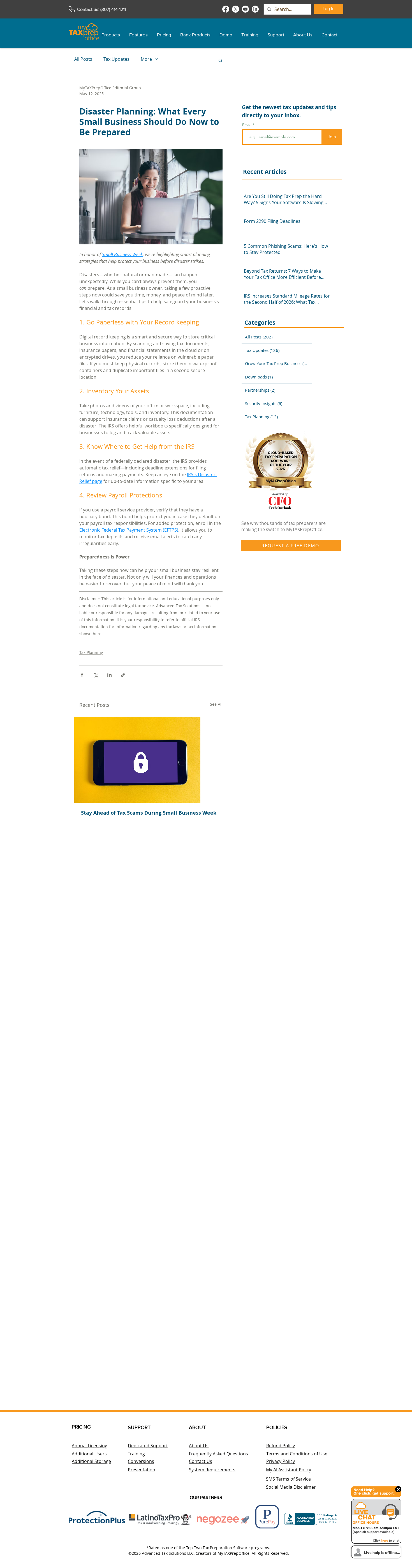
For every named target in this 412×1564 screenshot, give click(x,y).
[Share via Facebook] (82, 674)
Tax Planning (91, 652)
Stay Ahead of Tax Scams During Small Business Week (148, 812)
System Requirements (212, 1470)
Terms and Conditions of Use (296, 1454)
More (146, 59)
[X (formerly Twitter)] (235, 9)
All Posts (83, 59)
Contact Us (200, 1461)
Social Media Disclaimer (291, 1487)
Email (247, 125)
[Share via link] (123, 674)
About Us (199, 1446)
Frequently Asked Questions (218, 1454)
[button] (110, 32)
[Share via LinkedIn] (109, 674)
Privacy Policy (280, 1461)
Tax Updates (116, 59)
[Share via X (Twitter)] (95, 674)
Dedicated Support (148, 1446)
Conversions (141, 1461)
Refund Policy (280, 1446)
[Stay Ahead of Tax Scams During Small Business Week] (151, 760)
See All (216, 704)
